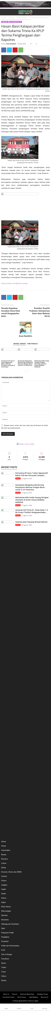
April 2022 (4, 741)
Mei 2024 (4, 648)
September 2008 (7, 823)
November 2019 (7, 786)
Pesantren (5, 941)
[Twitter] (9, 49)
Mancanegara (6, 911)
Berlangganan (42, 452)
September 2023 (7, 678)
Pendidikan (5, 937)
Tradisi (3, 967)
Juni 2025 (4, 600)
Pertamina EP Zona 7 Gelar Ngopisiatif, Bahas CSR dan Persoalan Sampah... (31, 474)
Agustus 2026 (6, 548)
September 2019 (7, 793)
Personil (14, 994)
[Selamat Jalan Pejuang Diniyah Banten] (7, 525)
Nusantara (5, 920)
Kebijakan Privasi (42, 994)
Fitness (4, 881)
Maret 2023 (5, 700)
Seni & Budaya (6, 954)
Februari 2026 (6, 570)
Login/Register (33, 997)
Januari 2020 (5, 778)
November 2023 (7, 671)
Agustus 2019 (6, 797)
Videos (3, 976)
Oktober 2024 (6, 630)
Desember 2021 (7, 756)
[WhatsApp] (20, 49)
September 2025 (7, 589)
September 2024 (7, 633)
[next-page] (27, 371)
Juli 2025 (4, 596)
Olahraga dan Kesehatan (10, 924)
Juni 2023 (4, 689)
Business (4, 859)
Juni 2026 (4, 555)
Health (3, 889)
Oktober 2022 (6, 719)
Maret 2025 (5, 611)
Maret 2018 (5, 808)
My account (44, 997)
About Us (6, 994)
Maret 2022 (5, 745)
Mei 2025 (4, 604)
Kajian (3, 902)
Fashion (4, 876)
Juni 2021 (4, 771)
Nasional (11, 17)
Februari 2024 (6, 659)
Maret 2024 (5, 656)
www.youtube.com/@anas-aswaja (14, 283)
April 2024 (4, 652)
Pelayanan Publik (22, 17)
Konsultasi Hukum (8, 997)
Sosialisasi (5, 959)
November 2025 (7, 581)
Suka (9, 452)
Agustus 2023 (6, 682)
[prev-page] (24, 371)
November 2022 (7, 715)
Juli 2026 (4, 552)
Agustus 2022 (6, 726)
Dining (3, 868)
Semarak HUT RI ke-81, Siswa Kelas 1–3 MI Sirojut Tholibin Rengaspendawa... (31, 511)
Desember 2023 (7, 667)
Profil (3, 950)
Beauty (3, 854)
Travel (3, 972)
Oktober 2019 (6, 790)
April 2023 (4, 697)
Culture (3, 863)
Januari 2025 (5, 619)
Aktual (18, 478)
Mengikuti (25, 452)
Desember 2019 (7, 782)
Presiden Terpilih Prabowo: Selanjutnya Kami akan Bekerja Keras (39, 312)
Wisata (3, 980)
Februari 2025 (6, 615)
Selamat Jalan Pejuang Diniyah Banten (31, 522)
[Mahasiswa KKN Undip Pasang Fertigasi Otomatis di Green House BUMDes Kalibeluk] (42, 354)
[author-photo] (25, 328)
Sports (3, 963)
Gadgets (4, 885)
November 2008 (7, 819)
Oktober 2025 (6, 585)
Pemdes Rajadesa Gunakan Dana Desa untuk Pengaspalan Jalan (10, 312)
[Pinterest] (15, 49)
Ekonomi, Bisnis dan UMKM (11, 872)
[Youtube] (32, 986)
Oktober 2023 (6, 674)
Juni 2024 (4, 645)
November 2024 (7, 626)
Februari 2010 (6, 816)
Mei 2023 (4, 693)
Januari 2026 (5, 574)
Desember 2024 (7, 622)
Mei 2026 (4, 559)
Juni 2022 (4, 734)
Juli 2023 (4, 685)
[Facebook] (3, 49)
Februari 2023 (6, 704)
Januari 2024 (5, 663)
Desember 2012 (7, 812)
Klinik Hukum (6, 907)
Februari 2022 (6, 749)
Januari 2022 (5, 752)
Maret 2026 (5, 566)
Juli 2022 (4, 730)
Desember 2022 (7, 712)
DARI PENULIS (32, 344)
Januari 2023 (5, 708)
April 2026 (4, 563)
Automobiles (5, 850)
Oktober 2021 (6, 764)
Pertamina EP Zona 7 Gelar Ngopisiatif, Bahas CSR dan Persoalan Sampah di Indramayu (8, 364)
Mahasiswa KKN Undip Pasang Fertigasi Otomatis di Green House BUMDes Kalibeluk (41, 364)
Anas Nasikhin (11, 44)
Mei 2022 (4, 738)
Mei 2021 (4, 775)
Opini (3, 928)
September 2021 (7, 767)
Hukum (3, 898)
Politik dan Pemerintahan (10, 946)
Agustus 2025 (6, 592)
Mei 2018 (4, 805)
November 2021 (7, 760)
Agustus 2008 (6, 827)
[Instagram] (23, 986)
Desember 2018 (7, 801)
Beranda (3, 17)
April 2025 (4, 607)
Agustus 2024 (6, 637)
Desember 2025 (7, 578)
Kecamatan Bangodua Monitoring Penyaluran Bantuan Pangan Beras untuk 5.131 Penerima (25, 363)
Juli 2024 (4, 641)
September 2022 (7, 723)
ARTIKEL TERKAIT (19, 344)
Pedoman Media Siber (27, 994)
